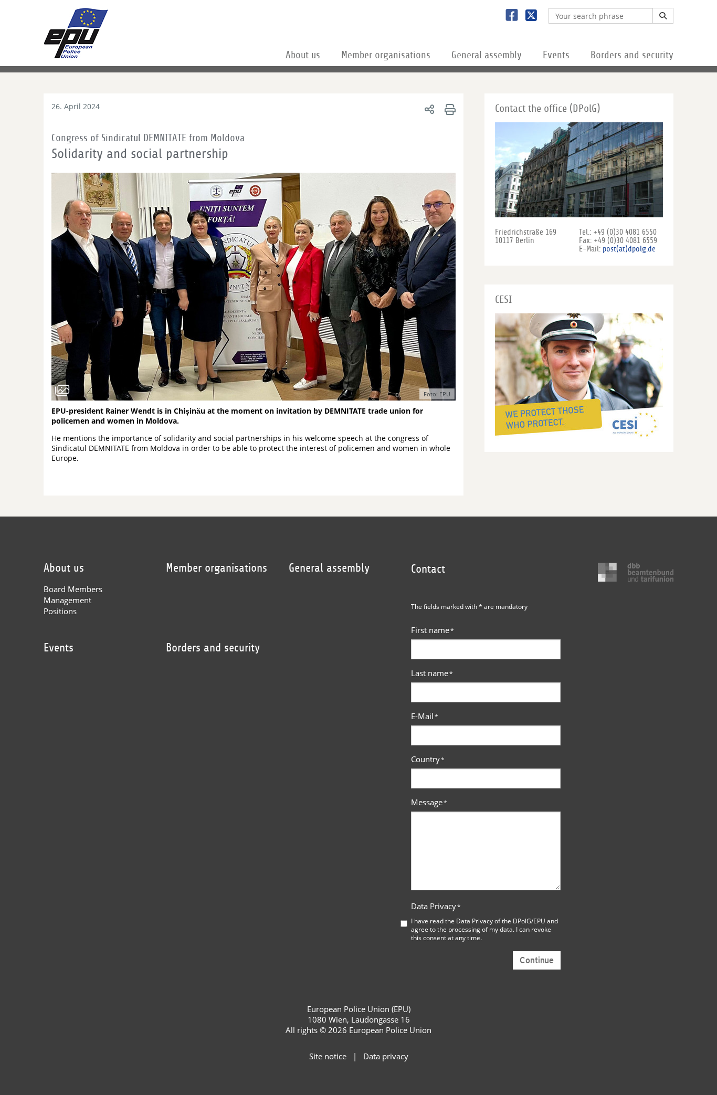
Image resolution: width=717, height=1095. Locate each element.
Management (67, 600)
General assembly (486, 55)
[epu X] (527, 16)
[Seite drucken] (448, 109)
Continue (537, 960)
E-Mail (424, 716)
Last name (432, 673)
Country (428, 759)
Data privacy (385, 1056)
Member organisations (385, 55)
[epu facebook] (508, 16)
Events (556, 55)
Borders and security (632, 55)
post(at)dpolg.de (629, 249)
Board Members (73, 589)
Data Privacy (436, 906)
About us (303, 55)
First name (432, 630)
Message (429, 802)
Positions (60, 611)
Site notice (327, 1056)
